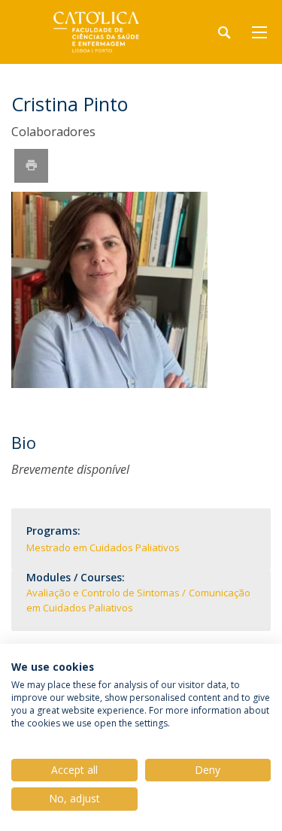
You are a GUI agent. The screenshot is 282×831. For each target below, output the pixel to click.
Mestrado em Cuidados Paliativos (103, 547)
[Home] (105, 32)
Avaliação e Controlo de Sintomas (103, 592)
